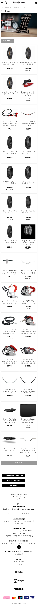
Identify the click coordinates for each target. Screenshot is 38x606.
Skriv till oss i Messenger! (19, 541)
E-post (20, 509)
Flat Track (22, 7)
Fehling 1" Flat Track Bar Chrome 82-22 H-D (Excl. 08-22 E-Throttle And (28, 272)
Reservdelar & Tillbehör (11, 7)
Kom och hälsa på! (19, 519)
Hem (2, 7)
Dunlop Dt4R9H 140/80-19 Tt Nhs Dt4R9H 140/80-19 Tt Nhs (28, 242)
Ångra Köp (19, 504)
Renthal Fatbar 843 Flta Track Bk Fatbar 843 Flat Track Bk (28, 123)
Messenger (31, 509)
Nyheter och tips (13, 480)
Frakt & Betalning (19, 497)
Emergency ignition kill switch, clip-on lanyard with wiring (28, 93)
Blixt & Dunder (19, 562)
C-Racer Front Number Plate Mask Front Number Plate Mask (28, 420)
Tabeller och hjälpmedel (14, 475)
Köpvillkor (19, 499)
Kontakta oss (19, 564)
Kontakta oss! (19, 506)
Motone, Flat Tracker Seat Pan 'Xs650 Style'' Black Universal (10, 420)
